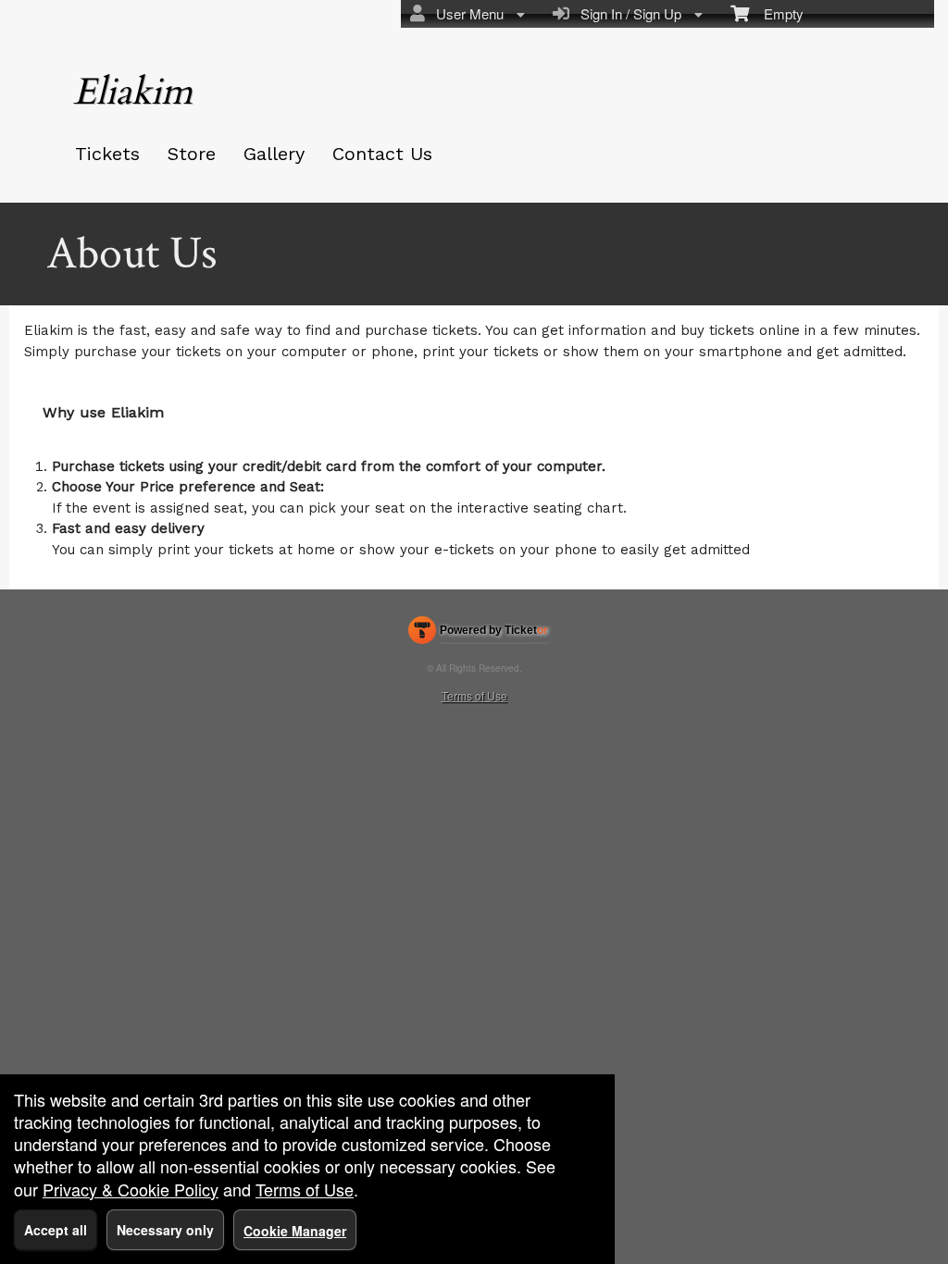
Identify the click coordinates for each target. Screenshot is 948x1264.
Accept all (55, 1230)
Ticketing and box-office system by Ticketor (478, 634)
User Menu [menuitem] (466, 13)
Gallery (274, 154)
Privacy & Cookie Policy (130, 1189)
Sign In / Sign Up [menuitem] (627, 13)
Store (192, 154)
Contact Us (382, 154)
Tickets (107, 154)
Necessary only (165, 1230)
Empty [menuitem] (776, 13)
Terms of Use (474, 695)
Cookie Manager (294, 1230)
